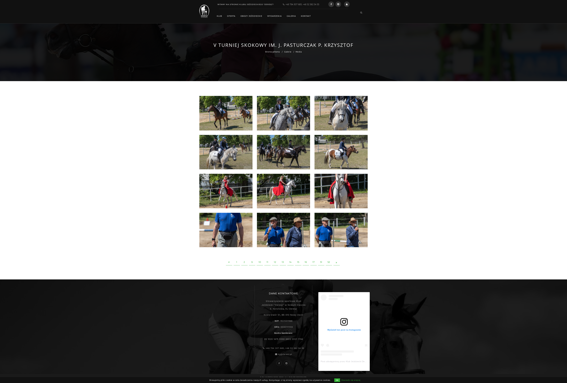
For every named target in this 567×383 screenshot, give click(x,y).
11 (267, 262)
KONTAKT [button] (306, 16)
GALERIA (291, 16)
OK (337, 380)
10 (260, 262)
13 (283, 262)
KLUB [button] (219, 16)
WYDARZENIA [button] (274, 16)
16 (306, 262)
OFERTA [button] (231, 16)
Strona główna (272, 52)
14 (290, 262)
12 (275, 262)
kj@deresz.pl (285, 354)
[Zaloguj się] (347, 4)
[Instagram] (338, 4)
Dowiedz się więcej (351, 380)
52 (329, 262)
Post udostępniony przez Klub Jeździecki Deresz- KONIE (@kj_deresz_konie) (359, 361)
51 (321, 262)
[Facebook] (331, 4)
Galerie (287, 52)
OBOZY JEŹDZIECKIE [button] (251, 16)
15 (298, 262)
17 (313, 262)
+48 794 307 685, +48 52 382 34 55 (302, 4)
